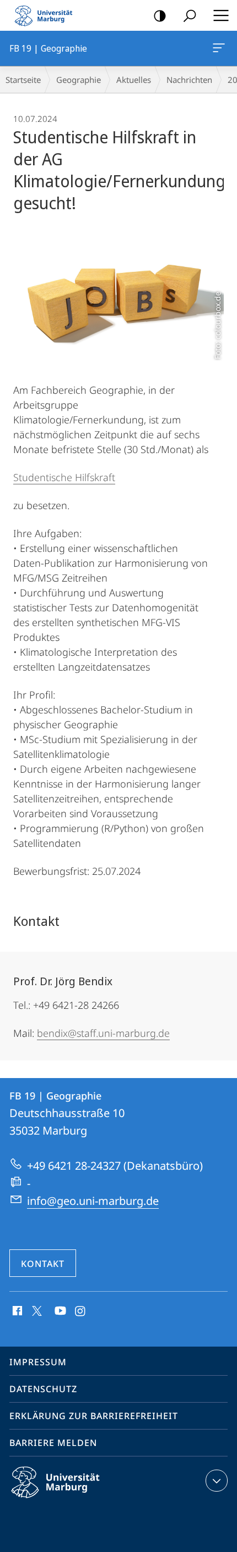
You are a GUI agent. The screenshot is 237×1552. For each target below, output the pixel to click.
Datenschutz (43, 1389)
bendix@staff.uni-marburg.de (103, 1033)
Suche (189, 15)
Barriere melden (53, 1443)
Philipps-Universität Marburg (74, 1499)
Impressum (38, 1362)
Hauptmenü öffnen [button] (220, 15)
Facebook (16, 1311)
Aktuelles (133, 79)
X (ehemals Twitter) (37, 1309)
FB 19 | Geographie (220, 48)
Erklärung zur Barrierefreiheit (93, 1416)
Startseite (23, 79)
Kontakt (42, 1264)
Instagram (81, 1311)
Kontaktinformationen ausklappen (217, 1481)
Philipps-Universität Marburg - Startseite (46, 15)
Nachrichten (189, 79)
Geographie (78, 79)
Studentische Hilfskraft (64, 477)
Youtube (59, 1311)
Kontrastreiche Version (160, 15)
